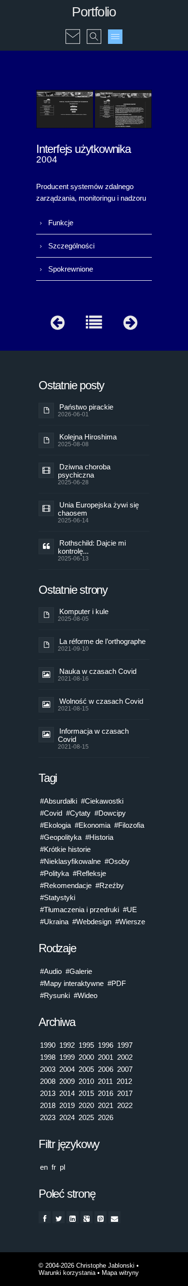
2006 (105, 1069)
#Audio (51, 971)
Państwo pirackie (86, 407)
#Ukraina (54, 921)
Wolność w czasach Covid (101, 701)
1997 (125, 1045)
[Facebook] (45, 1217)
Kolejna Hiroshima (88, 437)
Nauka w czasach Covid (97, 671)
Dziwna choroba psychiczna (84, 471)
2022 (125, 1105)
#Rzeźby (109, 885)
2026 (105, 1117)
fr (54, 1167)
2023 (47, 1117)
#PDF (116, 983)
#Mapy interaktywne (72, 983)
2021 (105, 1105)
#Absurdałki (58, 801)
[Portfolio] (94, 325)
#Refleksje (89, 873)
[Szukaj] (94, 30)
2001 (105, 1057)
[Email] (114, 1217)
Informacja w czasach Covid (93, 735)
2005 (86, 1069)
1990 (47, 1045)
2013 (47, 1093)
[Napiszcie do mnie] (73, 30)
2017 (125, 1093)
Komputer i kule (83, 611)
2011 (105, 1081)
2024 (67, 1117)
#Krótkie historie (65, 849)
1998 (47, 1057)
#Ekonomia (92, 825)
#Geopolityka (60, 837)
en (44, 1167)
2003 (47, 1069)
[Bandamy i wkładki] (57, 325)
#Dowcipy (110, 813)
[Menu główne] (115, 36)
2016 (105, 1093)
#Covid (51, 813)
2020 (86, 1105)
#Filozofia (129, 825)
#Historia (99, 837)
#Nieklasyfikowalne (70, 861)
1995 (86, 1045)
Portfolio (94, 11)
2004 (67, 1069)
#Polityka (54, 873)
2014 (67, 1093)
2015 (86, 1093)
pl (62, 1167)
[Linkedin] (73, 1217)
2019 (67, 1105)
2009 (67, 1081)
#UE (130, 909)
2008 (47, 1081)
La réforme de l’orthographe (102, 641)
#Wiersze (130, 921)
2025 (86, 1117)
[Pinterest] (100, 1217)
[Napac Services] (65, 109)
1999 (67, 1057)
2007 (125, 1069)
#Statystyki (57, 897)
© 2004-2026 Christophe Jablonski (86, 1265)
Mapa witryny (120, 1272)
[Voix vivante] (130, 325)
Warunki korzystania (67, 1272)
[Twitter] (59, 1217)
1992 (67, 1045)
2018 (47, 1105)
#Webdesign (91, 921)
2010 (86, 1081)
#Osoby (117, 861)
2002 (125, 1057)
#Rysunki (55, 995)
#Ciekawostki (102, 801)
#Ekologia (55, 825)
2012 (124, 1081)
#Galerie (79, 971)
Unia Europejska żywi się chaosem (98, 509)
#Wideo (85, 995)
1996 (105, 1045)
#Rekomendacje (66, 885)
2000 (86, 1057)
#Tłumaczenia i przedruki (79, 909)
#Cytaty (78, 813)
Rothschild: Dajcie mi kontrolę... (92, 547)
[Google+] (87, 1217)
